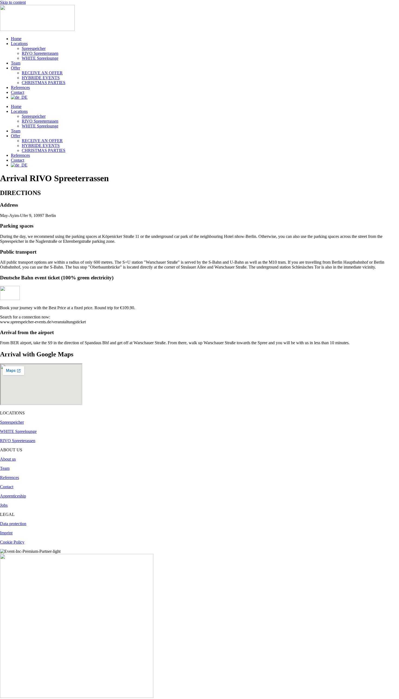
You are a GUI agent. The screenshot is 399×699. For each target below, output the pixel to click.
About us (8, 459)
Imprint (6, 533)
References (20, 87)
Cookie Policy (12, 542)
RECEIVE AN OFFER (42, 73)
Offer (15, 68)
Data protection (13, 523)
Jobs (4, 505)
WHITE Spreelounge (40, 58)
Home (16, 38)
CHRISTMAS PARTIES (43, 82)
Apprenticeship (13, 496)
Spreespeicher (34, 48)
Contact (17, 92)
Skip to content (13, 2)
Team (15, 63)
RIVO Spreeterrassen (40, 53)
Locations (19, 43)
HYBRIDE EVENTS (41, 77)
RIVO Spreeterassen (17, 440)
